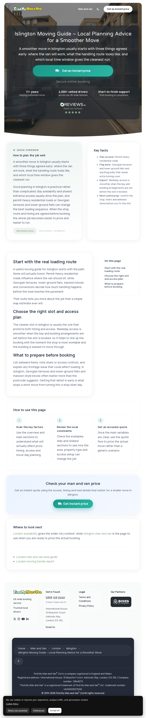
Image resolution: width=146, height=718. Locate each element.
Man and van (85, 9)
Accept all (54, 710)
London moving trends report (35, 561)
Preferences (38, 710)
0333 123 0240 (55, 598)
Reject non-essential (17, 710)
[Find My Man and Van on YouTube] (23, 619)
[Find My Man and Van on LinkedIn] (27, 619)
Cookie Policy (12, 704)
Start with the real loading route (115, 269)
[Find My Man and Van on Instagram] (19, 619)
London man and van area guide (36, 557)
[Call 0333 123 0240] (98, 9)
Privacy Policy (86, 605)
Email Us (50, 627)
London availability (25, 533)
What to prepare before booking (114, 285)
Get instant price (25, 230)
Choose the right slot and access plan (117, 277)
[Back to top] (18, 661)
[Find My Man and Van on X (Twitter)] (14, 619)
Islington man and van (97, 533)
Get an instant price (76, 71)
